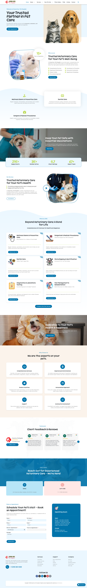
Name (8, 518)
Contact (73, 2)
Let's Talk (62, 488)
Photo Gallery (58, 2)
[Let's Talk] (62, 485)
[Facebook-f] (37, 576)
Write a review (12, 444)
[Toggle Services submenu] (42, 2)
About (31, 2)
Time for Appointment (32, 527)
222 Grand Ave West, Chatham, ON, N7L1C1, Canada (24, 492)
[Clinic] (24, 485)
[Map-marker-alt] (50, 576)
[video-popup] (46, 188)
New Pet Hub (48, 2)
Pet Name (29, 518)
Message (9, 532)
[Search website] (78, 2)
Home (27, 2)
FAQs (64, 2)
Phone (8, 523)
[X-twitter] (45, 576)
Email (28, 523)
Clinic (24, 488)
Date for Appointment (12, 527)
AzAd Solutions (59, 582)
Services (39, 2)
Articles (68, 2)
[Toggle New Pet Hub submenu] (52, 2)
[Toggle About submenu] (34, 2)
